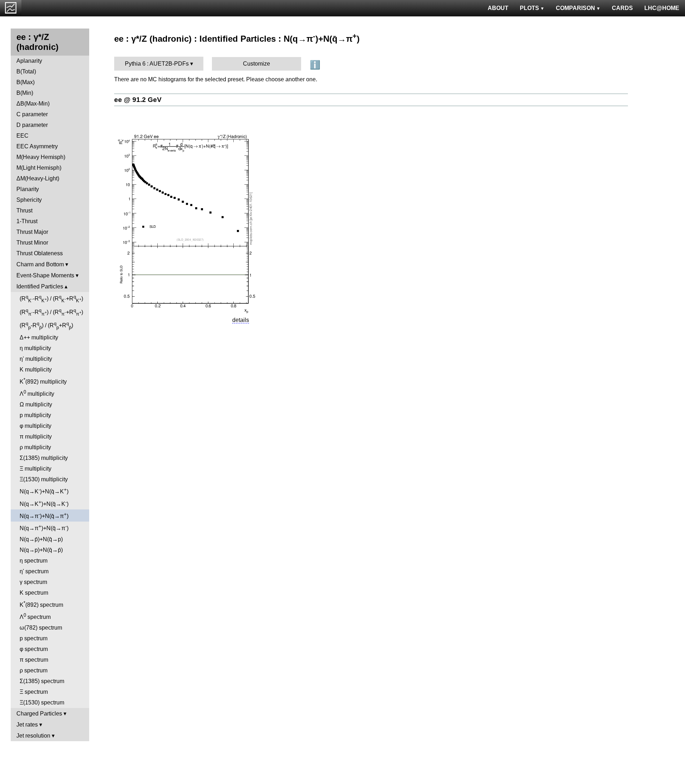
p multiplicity (35, 415)
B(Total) (26, 71)
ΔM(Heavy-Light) (37, 178)
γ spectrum (33, 582)
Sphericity (29, 200)
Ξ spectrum (34, 692)
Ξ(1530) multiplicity (44, 479)
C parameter (32, 114)
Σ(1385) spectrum (42, 681)
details (240, 320)
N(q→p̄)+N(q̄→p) (41, 539)
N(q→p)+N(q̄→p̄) (41, 550)
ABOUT (498, 8)
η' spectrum (34, 571)
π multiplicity (36, 437)
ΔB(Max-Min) (33, 104)
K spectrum (34, 593)
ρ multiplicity (35, 447)
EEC (22, 136)
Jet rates (27, 725)
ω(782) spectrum (41, 628)
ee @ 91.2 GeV (138, 99)
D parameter (32, 125)
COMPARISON (575, 8)
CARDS (622, 8)
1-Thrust (26, 221)
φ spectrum (34, 649)
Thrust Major (32, 232)
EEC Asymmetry (37, 146)
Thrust (24, 210)
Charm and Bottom (40, 264)
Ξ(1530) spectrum (42, 702)
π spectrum (34, 660)
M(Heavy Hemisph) (40, 157)
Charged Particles (39, 714)
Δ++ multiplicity (39, 337)
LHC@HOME (661, 8)
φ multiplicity (35, 426)
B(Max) (25, 82)
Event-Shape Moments (45, 275)
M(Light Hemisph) (38, 168)
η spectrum (33, 561)
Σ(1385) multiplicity (44, 458)
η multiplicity (35, 348)
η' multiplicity (36, 359)
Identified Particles (39, 286)
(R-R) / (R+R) (51, 298)
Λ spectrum (35, 616)
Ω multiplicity (36, 404)
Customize (256, 64)
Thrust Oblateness (39, 253)
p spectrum (33, 638)
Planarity (27, 189)
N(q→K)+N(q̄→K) (44, 490)
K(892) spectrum (41, 604)
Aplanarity (29, 61)
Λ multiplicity (37, 393)
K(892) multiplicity (43, 381)
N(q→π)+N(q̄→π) (44, 515)
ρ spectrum (33, 670)
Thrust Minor (32, 243)
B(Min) (24, 93)
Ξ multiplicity (35, 469)
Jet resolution (33, 736)
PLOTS (529, 8)
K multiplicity (36, 369)
